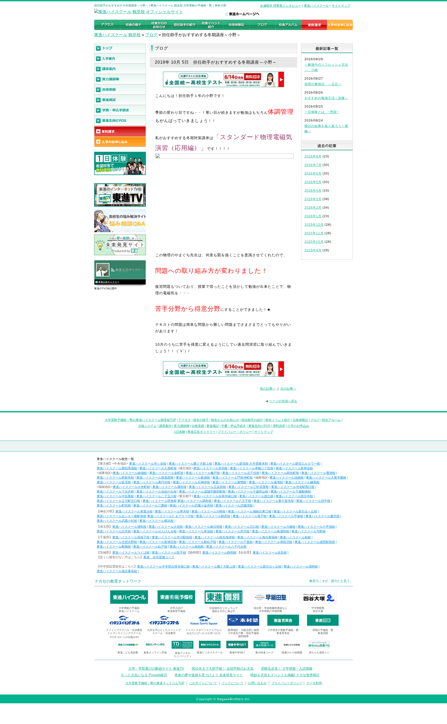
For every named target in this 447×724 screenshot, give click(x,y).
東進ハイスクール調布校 (194, 501)
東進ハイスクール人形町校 (158, 468)
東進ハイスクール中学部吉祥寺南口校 (163, 566)
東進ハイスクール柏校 (295, 537)
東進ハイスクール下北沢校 (115, 491)
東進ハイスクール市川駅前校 (172, 537)
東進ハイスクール (316, 5)
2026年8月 (313, 156)
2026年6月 (313, 173)
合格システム (147, 426)
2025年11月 (314, 233)
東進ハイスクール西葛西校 (155, 477)
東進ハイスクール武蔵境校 (234, 505)
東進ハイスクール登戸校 (250, 516)
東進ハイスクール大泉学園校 (326, 477)
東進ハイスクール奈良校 (270, 552)
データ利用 (314, 683)
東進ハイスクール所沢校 (232, 531)
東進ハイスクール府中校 (313, 501)
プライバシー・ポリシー (235, 432)
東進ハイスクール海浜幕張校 (257, 537)
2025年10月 (314, 242)
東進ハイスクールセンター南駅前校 (121, 516)
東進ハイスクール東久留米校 (274, 501)
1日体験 (179, 432)
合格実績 (198, 426)
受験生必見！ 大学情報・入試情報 (286, 668)
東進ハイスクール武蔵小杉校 (117, 521)
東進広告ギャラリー (108, 282)
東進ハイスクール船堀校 (193, 477)
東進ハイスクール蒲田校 (169, 487)
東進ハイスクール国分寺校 (294, 496)
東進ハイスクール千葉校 (236, 542)
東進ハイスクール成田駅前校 (315, 542)
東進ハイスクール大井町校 (131, 487)
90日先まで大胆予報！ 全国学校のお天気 (223, 668)
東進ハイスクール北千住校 (240, 473)
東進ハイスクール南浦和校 (270, 531)
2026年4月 (313, 190)
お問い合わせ (257, 683)
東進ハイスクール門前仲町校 (232, 477)
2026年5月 (313, 182)
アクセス (184, 420)
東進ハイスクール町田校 (114, 505)
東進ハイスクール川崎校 (208, 511)
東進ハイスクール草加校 (196, 531)
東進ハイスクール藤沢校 (323, 516)
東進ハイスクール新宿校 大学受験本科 (241, 463)
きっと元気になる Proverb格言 (144, 675)
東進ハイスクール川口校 (242, 527)
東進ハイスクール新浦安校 (158, 542)
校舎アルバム (331, 420)
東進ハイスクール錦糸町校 (280, 473)
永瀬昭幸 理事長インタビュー (280, 5)
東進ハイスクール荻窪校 (114, 482)
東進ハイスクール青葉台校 (134, 511)
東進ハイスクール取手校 (169, 552)
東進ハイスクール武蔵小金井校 (191, 505)
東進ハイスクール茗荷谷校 (294, 468)
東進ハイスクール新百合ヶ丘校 (295, 511)
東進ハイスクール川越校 (278, 527)
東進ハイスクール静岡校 (219, 552)
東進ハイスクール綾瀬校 (130, 473)
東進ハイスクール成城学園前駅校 (202, 491)
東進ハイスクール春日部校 (203, 527)
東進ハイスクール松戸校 (150, 546)
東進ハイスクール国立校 (256, 496)
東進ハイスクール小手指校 (316, 527)
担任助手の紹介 (252, 420)
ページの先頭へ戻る (283, 401)
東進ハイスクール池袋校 (287, 477)
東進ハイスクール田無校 (160, 501)
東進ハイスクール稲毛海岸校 (215, 537)
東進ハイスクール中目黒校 (115, 496)
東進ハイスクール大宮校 (166, 527)
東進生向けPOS (259, 426)
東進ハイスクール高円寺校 (151, 482)
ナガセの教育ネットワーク (118, 581)
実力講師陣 (181, 426)
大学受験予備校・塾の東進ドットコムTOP (154, 683)
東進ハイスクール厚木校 (172, 511)
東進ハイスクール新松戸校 (197, 542)
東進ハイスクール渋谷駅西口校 (293, 487)
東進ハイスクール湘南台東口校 (249, 511)
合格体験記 (300, 420)
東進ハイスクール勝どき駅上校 (190, 463)
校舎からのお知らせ (225, 420)
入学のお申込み (298, 426)
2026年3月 (313, 199)
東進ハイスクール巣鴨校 (229, 482)
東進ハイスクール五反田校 (207, 487)
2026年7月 (313, 165)
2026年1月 (313, 216)
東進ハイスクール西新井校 (115, 477)
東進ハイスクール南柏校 (187, 546)
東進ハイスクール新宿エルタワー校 (295, 463)
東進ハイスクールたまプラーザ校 (170, 516)
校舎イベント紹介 (277, 420)
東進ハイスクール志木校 (114, 531)
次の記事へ (288, 388)
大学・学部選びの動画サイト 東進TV (156, 668)
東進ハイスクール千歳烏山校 (248, 491)
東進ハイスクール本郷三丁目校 (251, 468)
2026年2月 (313, 207)
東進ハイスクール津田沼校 (273, 542)
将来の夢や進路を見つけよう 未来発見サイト (209, 675)
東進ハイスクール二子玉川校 (156, 496)
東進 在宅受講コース (158, 557)
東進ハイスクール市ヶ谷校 (147, 463)
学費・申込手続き (233, 426)
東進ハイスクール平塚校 (286, 516)
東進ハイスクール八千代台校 (226, 546)
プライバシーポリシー (286, 683)
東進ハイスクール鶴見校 (213, 516)
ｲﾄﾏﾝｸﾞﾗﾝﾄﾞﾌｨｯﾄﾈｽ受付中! (124, 637)
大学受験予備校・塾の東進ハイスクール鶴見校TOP (140, 420)
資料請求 (279, 426)
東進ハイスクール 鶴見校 (117, 35)
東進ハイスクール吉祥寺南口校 (215, 496)
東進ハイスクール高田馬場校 (117, 468)
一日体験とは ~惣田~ (321, 112)
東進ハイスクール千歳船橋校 (291, 491)
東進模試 (212, 426)
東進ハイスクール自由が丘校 (156, 491)
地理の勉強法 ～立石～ (322, 84)
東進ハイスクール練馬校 (302, 482)
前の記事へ (267, 388)
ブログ (151, 35)
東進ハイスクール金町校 (166, 473)
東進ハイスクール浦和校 (129, 527)
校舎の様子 (201, 420)
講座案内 (165, 426)
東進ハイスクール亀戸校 (203, 473)
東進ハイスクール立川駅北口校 (118, 501)
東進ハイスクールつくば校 (131, 552)
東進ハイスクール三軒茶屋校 (248, 487)
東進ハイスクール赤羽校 (210, 468)
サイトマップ (341, 5)
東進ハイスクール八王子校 (232, 501)
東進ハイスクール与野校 (309, 531)
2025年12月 (314, 225)
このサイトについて (203, 683)
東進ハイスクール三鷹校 (150, 505)
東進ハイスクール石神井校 (191, 482)
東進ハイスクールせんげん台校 (155, 531)
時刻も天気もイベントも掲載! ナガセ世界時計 (285, 675)
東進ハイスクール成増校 (266, 482)
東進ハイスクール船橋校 (114, 546)
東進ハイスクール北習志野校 (117, 542)
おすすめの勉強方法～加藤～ (326, 98)
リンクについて (232, 683)
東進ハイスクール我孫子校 (131, 537)
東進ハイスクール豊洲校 (318, 473)
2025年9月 (313, 250)
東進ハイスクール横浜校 (156, 521)
